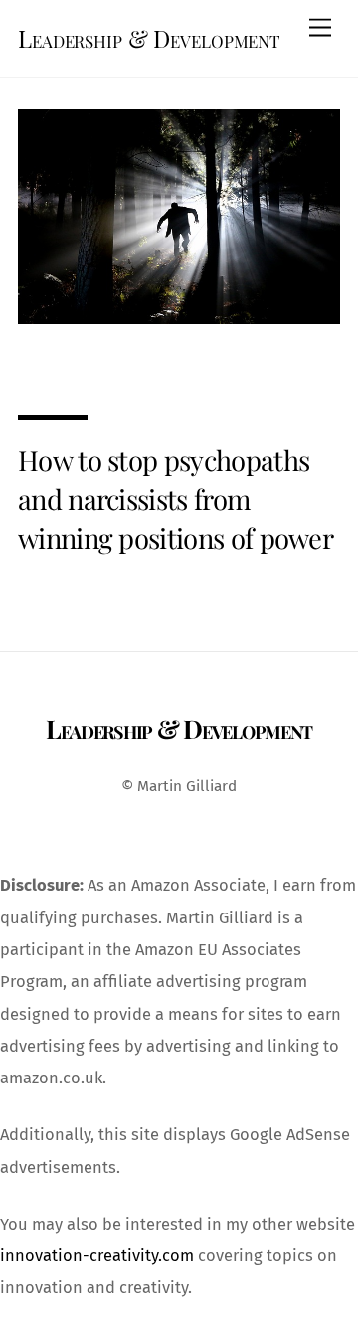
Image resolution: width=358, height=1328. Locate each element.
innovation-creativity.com (97, 1255)
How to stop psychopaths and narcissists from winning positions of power (175, 498)
